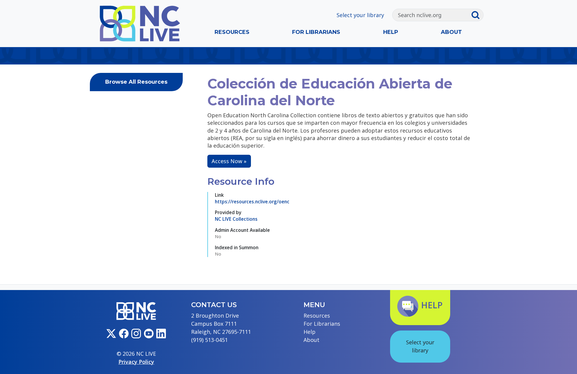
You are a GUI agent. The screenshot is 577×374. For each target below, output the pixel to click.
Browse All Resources (136, 82)
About (451, 32)
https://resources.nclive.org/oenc (252, 202)
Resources (232, 32)
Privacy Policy (136, 361)
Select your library (360, 15)
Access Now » (229, 161)
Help (390, 32)
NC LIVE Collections (236, 219)
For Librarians (316, 32)
